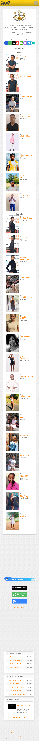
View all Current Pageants (19, 717)
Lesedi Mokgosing (24, 496)
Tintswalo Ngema (26, 376)
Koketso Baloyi (25, 116)
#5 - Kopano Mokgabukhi (16, 687)
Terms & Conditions (28, 736)
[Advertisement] (19, 554)
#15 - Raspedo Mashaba (16, 671)
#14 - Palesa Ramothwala (16, 680)
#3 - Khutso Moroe (14, 667)
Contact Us (8, 736)
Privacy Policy (17, 736)
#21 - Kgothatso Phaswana (17, 694)
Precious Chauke (26, 218)
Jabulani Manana (26, 136)
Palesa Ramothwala (24, 357)
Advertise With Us (19, 607)
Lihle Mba (23, 57)
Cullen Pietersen (26, 96)
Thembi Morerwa (26, 297)
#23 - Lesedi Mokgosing (16, 691)
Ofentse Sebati (25, 238)
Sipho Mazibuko (26, 156)
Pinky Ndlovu (25, 396)
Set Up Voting (12, 732)
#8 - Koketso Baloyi (15, 664)
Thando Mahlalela (23, 318)
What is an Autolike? (10, 734)
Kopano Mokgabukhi (24, 258)
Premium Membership (24, 732)
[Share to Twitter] (14, 43)
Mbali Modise (25, 455)
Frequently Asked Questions (26, 734)
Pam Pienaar (25, 337)
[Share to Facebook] (6, 43)
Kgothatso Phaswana (24, 476)
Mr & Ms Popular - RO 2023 (23, 706)
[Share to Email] (25, 43)
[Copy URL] (33, 43)
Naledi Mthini (25, 436)
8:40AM (30, 738)
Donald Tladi (25, 195)
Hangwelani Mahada (24, 515)
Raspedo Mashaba (23, 176)
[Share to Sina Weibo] (17, 43)
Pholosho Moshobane (24, 417)
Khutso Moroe (25, 77)
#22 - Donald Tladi (14, 660)
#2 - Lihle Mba (13, 657)
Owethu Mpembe (26, 277)
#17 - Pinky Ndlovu (15, 684)
